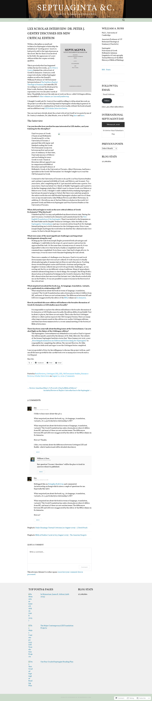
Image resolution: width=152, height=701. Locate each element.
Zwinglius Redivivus (56, 484)
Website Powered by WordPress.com (76, 697)
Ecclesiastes (81, 298)
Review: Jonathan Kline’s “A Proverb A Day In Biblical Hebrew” (52, 388)
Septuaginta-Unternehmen (42, 224)
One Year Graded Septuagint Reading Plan (57, 662)
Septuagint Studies (46, 20)
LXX (60, 374)
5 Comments (70, 376)
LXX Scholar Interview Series (56, 108)
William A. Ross (43, 458)
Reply (38, 452)
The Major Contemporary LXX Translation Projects (57, 627)
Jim (35, 408)
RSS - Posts (106, 70)
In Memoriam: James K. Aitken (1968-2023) (55, 595)
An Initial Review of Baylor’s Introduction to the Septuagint (67, 390)
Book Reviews (40, 374)
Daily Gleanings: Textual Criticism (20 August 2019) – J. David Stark (61, 528)
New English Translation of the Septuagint (59, 218)
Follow (107, 101)
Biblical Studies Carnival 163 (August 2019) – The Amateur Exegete (61, 535)
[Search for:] (123, 20)
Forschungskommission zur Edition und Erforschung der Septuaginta (59, 341)
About (30, 20)
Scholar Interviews (42, 376)
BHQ (66, 298)
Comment (84, 567)
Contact (61, 20)
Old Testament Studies (71, 374)
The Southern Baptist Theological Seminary (42, 83)
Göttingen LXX (52, 374)
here (75, 115)
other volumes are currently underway (54, 96)
